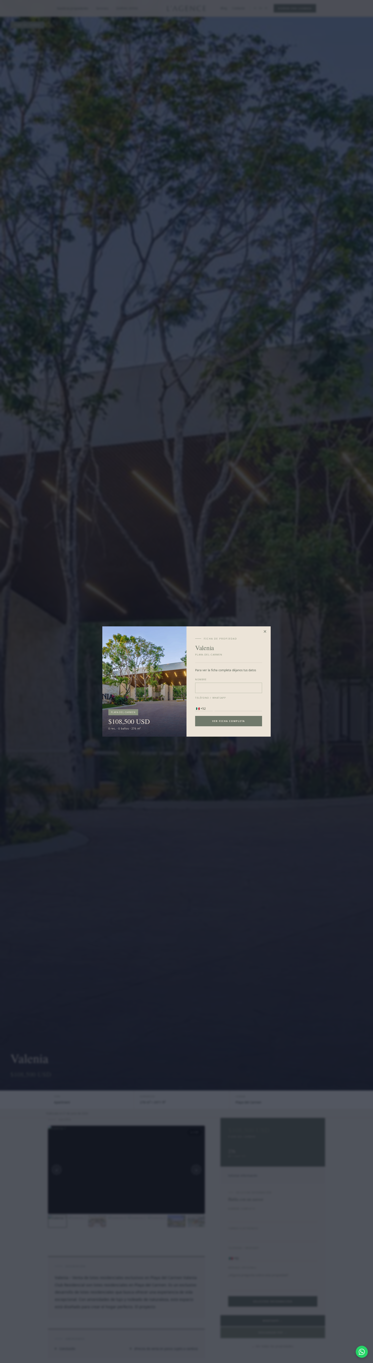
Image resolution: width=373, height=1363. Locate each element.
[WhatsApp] (362, 1352)
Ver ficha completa (228, 721)
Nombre (201, 679)
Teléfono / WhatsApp (210, 697)
